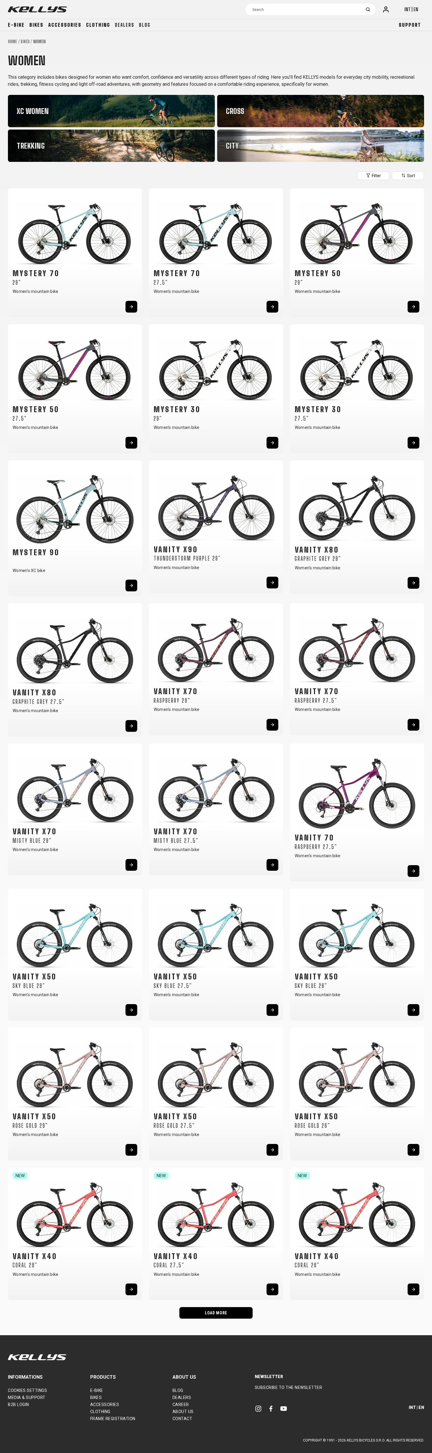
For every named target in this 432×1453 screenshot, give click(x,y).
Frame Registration (112, 1418)
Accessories (64, 25)
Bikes (36, 25)
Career (181, 1404)
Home (12, 41)
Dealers (124, 25)
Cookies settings (27, 1390)
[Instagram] (258, 1408)
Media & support (27, 1397)
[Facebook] (270, 1408)
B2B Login (18, 1404)
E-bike (16, 25)
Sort (410, 175)
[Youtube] (283, 1408)
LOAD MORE (216, 1313)
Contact (182, 1418)
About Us (183, 1411)
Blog (144, 25)
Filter (376, 175)
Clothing (98, 25)
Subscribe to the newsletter (288, 1387)
